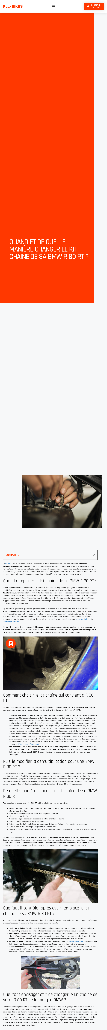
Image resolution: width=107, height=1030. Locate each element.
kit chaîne (8, 564)
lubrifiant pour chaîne (11, 622)
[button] (53, 6)
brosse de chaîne (82, 619)
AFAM (20, 744)
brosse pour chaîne (76, 941)
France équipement (32, 744)
